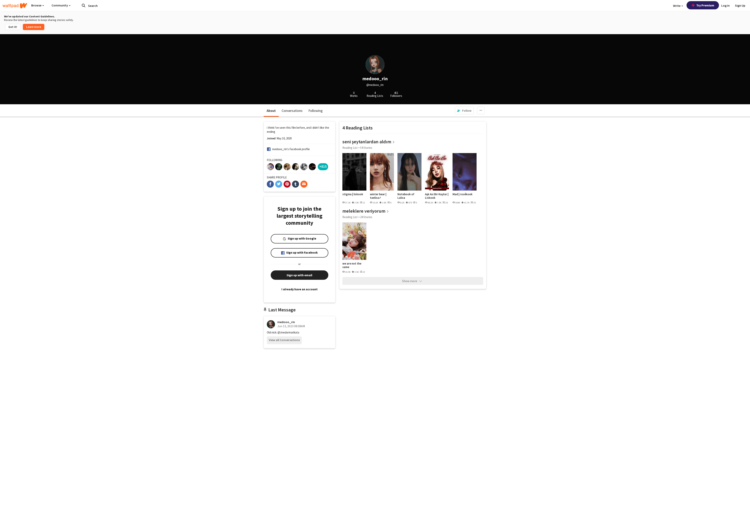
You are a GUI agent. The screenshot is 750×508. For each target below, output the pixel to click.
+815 (323, 166)
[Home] (15, 5)
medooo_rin (286, 322)
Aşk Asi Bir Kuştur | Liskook (436, 196)
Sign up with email (299, 275)
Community (60, 5)
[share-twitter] (278, 184)
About (271, 110)
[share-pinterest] (287, 184)
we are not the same (351, 265)
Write (677, 6)
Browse (36, 5)
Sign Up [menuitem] (740, 5)
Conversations (292, 110)
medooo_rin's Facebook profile (291, 149)
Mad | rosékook (462, 194)
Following (315, 110)
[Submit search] (83, 5)
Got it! (12, 27)
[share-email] (303, 184)
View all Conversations (284, 340)
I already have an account (299, 289)
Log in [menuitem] (725, 5)
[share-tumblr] (295, 184)
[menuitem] (464, 110)
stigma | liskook (352, 194)
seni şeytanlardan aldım (366, 142)
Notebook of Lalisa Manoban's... (405, 196)
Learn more (33, 27)
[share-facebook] (270, 184)
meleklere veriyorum (363, 211)
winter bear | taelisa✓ (378, 196)
